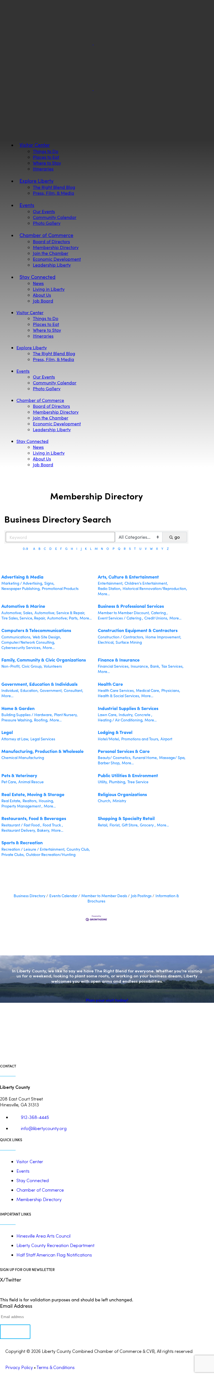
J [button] (81, 549)
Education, (29, 690)
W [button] (151, 549)
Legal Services (42, 738)
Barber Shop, (109, 762)
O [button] (107, 549)
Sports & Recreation (22, 842)
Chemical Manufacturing (22, 757)
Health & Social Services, (119, 695)
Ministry (119, 800)
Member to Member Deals (104, 895)
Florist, (115, 825)
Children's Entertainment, (146, 583)
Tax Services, (172, 666)
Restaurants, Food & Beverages (33, 818)
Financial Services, (113, 666)
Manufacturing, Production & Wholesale (42, 751)
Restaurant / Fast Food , (21, 825)
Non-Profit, (10, 666)
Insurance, (140, 666)
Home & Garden (18, 708)
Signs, (49, 583)
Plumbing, (117, 781)
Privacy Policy (19, 1367)
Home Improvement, (163, 637)
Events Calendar (63, 895)
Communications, (16, 637)
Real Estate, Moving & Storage (32, 794)
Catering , (159, 612)
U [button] (140, 549)
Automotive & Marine (23, 606)
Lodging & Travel (115, 732)
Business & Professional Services (131, 606)
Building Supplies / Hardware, (27, 714)
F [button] (61, 549)
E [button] (56, 549)
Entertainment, (110, 583)
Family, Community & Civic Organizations (43, 660)
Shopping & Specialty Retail (126, 818)
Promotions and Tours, (140, 738)
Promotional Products (60, 588)
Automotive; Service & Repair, (60, 612)
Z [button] (168, 549)
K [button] (86, 549)
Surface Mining (129, 642)
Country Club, (78, 849)
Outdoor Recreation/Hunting (51, 854)
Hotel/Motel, (109, 738)
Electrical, (106, 642)
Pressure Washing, (17, 720)
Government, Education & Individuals (39, 684)
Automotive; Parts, (62, 618)
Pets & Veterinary (19, 775)
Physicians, (170, 690)
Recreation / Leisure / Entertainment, (33, 849)
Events (23, 1171)
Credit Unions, (156, 618)
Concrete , (143, 714)
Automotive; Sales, (17, 612)
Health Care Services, (116, 690)
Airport (166, 738)
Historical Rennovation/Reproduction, (155, 588)
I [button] (76, 549)
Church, (104, 800)
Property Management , (21, 806)
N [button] (102, 549)
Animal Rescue (31, 781)
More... (104, 593)
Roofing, (41, 720)
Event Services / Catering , (120, 618)
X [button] (157, 549)
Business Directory (29, 895)
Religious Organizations (122, 794)
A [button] (34, 549)
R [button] (125, 549)
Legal (7, 732)
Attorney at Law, (15, 738)
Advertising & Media (22, 577)
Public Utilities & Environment (128, 775)
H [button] (72, 549)
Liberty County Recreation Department (55, 1245)
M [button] (96, 549)
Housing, (46, 800)
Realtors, (30, 800)
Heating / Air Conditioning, (120, 720)
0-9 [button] (25, 549)
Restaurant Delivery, (18, 830)
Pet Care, (9, 781)
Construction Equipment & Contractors (137, 630)
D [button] (50, 549)
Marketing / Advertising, (22, 583)
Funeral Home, (145, 757)
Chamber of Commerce (40, 1190)
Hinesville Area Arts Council (43, 1236)
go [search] (177, 537)
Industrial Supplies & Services (128, 708)
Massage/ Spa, (172, 757)
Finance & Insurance (119, 660)
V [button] (146, 549)
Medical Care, (148, 690)
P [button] (114, 549)
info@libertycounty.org (44, 1128)
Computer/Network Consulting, (28, 642)
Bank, (155, 666)
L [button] (90, 549)
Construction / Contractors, (121, 637)
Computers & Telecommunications (36, 630)
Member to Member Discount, (124, 612)
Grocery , (147, 825)
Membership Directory (39, 1199)
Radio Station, (109, 588)
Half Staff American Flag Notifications (54, 1255)
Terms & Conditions (56, 1367)
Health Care (110, 684)
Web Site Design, (47, 637)
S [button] (130, 549)
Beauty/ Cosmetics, (114, 757)
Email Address (16, 1305)
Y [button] (162, 549)
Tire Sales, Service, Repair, (23, 618)
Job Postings (141, 895)
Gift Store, (130, 825)
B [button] (39, 549)
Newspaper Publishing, (20, 588)
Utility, (103, 781)
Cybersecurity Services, (21, 647)
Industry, (126, 714)
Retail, (103, 825)
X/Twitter (10, 1279)
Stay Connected (32, 1180)
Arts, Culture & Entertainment (128, 577)
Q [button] (119, 549)
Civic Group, (32, 666)
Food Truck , (53, 825)
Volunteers (53, 666)
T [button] (135, 549)
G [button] (66, 549)
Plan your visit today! (107, 1000)
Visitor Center (29, 1161)
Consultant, (73, 690)
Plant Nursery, (65, 714)
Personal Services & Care (124, 751)
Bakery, (43, 830)
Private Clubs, (13, 854)
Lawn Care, (107, 714)
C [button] (45, 549)
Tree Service (138, 781)
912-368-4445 (35, 1117)
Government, (51, 690)
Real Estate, (11, 800)
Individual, (10, 690)
